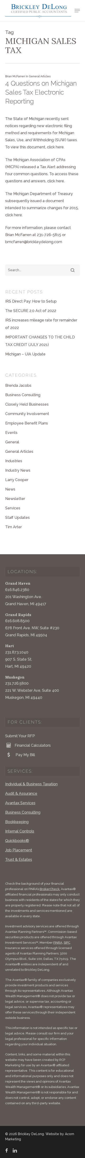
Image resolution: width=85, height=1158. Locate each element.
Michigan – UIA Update (25, 354)
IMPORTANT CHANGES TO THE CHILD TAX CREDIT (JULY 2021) (40, 341)
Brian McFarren (15, 76)
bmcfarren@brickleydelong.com (33, 242)
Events (11, 432)
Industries (13, 461)
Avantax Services (20, 803)
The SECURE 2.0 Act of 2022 (30, 310)
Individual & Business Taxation (31, 784)
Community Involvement (27, 414)
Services (12, 508)
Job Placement (18, 850)
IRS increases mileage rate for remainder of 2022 (41, 324)
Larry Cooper (16, 480)
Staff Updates (17, 517)
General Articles (40, 76)
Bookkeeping (17, 822)
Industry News (17, 470)
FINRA (57, 942)
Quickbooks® (17, 840)
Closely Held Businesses (27, 404)
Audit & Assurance (21, 793)
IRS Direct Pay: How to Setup (31, 301)
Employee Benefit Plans (26, 423)
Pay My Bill (25, 755)
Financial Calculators (33, 745)
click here (55, 147)
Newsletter (15, 498)
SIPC (67, 942)
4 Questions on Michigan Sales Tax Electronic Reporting (41, 92)
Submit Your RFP (20, 736)
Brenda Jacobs (18, 385)
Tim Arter (13, 527)
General (12, 442)
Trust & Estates (18, 859)
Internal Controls (19, 831)
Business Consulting (22, 395)
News (10, 489)
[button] (77, 10)
